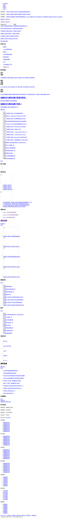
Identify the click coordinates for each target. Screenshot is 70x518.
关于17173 (3, 515)
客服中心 (29, 515)
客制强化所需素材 (5, 100)
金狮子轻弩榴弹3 (18, 14)
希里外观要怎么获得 (12, 77)
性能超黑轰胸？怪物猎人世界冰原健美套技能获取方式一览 (17, 202)
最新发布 (3, 223)
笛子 (9, 86)
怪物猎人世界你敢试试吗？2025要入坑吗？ (15, 142)
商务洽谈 (18, 515)
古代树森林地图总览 (10, 155)
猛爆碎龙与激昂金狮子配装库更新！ (14, 98)
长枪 (14, 86)
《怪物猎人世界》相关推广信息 (13, 129)
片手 (16, 86)
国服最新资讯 (6, 422)
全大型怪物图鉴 (4, 94)
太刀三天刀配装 (29, 16)
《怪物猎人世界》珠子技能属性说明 (14, 113)
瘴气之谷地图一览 (9, 145)
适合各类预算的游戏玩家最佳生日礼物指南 (15, 121)
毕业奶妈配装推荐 (7, 286)
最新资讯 (3, 109)
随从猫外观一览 (23, 94)
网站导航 (34, 515)
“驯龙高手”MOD (21, 77)
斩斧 (34, 86)
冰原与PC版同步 (10, 11)
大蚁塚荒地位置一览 (10, 150)
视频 (4, 6)
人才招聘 (8, 515)
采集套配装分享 (7, 294)
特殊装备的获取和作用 (24, 11)
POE (2, 399)
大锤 (31, 86)
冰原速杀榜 (30, 94)
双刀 (6, 86)
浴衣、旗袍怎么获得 (38, 94)
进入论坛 (8, 417)
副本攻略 (5, 490)
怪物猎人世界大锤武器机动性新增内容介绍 (13, 305)
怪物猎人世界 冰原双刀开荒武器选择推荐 (13, 299)
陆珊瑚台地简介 (9, 153)
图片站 (5, 7)
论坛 (4, 9)
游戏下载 (7, 21)
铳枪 (21, 86)
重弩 (26, 86)
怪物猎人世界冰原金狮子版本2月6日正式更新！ (14, 206)
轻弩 (29, 86)
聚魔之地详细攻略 (30, 77)
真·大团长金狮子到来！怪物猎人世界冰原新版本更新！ (16, 205)
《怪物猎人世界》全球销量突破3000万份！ (15, 118)
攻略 (4, 41)
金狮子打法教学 (26, 14)
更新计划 (16, 11)
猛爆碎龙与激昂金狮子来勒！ (11, 104)
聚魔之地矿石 (46, 94)
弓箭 (24, 86)
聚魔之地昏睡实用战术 (13, 94)
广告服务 (13, 515)
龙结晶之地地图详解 (10, 147)
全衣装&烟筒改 (13, 100)
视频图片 (5, 504)
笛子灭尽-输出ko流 (37, 16)
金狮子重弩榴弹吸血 (20, 16)
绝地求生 (3, 400)
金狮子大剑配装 (10, 14)
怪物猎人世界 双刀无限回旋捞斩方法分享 (13, 297)
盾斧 (19, 86)
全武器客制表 (4, 77)
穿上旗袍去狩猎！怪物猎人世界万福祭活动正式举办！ (16, 203)
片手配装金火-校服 (47, 16)
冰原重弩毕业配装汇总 (8, 291)
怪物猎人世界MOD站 (6, 401)
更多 (2, 161)
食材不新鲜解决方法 (10, 158)
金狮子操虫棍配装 (10, 16)
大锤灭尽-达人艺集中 (57, 16)
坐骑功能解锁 (4, 107)
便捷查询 (5, 477)
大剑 (4, 86)
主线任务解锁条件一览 (12, 107)
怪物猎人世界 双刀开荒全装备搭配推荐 (12, 302)
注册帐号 (3, 21)
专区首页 (5, 3)
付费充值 (7, 19)
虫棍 (11, 86)
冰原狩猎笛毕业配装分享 (9, 289)
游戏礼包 (3, 19)
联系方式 (24, 515)
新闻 (4, 5)
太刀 (2, 86)
